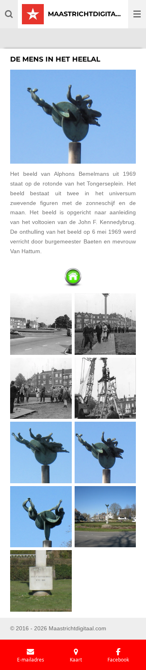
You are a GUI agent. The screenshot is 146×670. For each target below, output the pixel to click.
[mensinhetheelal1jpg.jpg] (41, 452)
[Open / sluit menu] (137, 14)
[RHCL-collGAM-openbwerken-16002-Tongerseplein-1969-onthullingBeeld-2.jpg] (41, 388)
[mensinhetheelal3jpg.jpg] (41, 516)
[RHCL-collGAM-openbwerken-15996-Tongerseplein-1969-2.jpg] (41, 324)
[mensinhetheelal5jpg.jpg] (41, 581)
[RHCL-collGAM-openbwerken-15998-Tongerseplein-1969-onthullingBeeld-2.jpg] (105, 324)
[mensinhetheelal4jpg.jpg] (105, 516)
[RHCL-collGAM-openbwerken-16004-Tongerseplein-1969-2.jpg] (105, 388)
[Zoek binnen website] (9, 14)
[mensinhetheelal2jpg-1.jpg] (105, 452)
